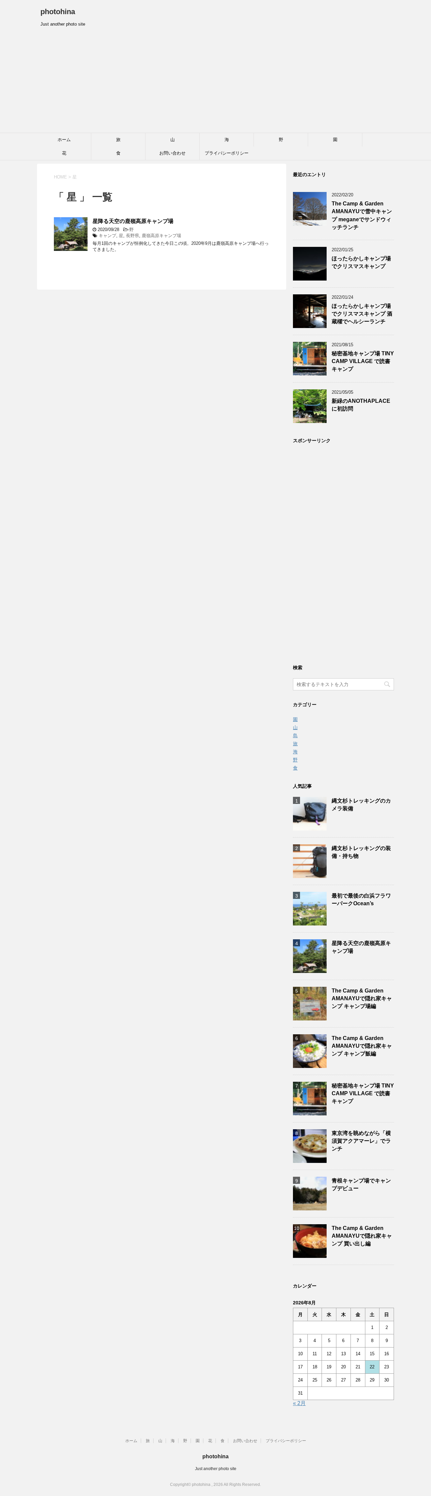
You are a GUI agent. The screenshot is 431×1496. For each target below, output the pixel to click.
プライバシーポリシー (226, 153)
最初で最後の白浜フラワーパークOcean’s (361, 899)
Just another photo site (215, 1468)
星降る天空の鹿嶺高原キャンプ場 (133, 221)
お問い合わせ (172, 153)
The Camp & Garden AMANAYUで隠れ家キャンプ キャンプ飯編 (362, 1046)
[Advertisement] (215, 82)
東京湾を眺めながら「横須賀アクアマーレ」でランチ (361, 1141)
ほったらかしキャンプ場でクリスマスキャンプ (361, 262)
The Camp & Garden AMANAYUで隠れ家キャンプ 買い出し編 (362, 1236)
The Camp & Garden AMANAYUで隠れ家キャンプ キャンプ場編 (362, 998)
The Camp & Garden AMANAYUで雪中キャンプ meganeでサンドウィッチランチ (362, 215)
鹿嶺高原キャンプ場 (161, 235)
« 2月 (299, 1403)
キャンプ (107, 235)
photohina (57, 11)
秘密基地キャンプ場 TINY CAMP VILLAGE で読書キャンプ (363, 361)
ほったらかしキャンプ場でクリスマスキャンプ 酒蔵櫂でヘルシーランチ (362, 314)
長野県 (132, 235)
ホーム (64, 139)
